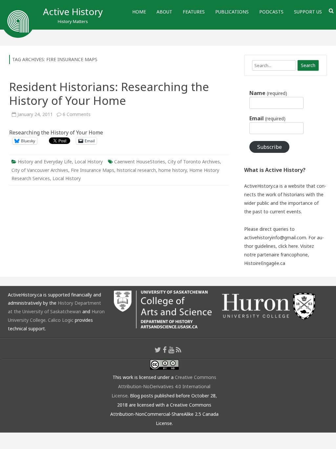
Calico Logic (61, 320)
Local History (88, 161)
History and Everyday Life (45, 161)
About (164, 12)
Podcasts (271, 12)
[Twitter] (158, 349)
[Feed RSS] (178, 349)
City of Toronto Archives (194, 161)
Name (268, 93)
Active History (73, 11)
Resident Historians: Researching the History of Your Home (109, 93)
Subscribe (269, 147)
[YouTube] (171, 349)
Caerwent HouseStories (139, 161)
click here (288, 246)
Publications (232, 12)
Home (139, 12)
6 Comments (77, 114)
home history (172, 170)
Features (194, 12)
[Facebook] (165, 349)
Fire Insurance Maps (92, 170)
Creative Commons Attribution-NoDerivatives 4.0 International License (164, 386)
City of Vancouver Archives (39, 170)
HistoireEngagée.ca (264, 263)
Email (267, 118)
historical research (136, 170)
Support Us (308, 12)
